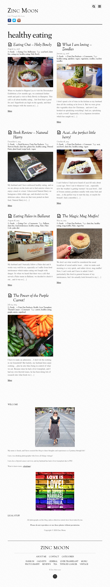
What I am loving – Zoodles (77, 47)
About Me (41, 556)
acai (98, 144)
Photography (32, 564)
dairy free (23, 147)
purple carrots (12, 312)
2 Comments (87, 56)
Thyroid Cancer (14, 310)
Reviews (46, 564)
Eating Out (22, 52)
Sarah (12, 52)
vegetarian (84, 59)
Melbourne (32, 52)
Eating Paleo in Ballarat (31, 216)
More (10, 111)
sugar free (80, 226)
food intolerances (21, 226)
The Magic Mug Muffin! (80, 216)
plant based (17, 149)
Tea (55, 564)
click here (27, 466)
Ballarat (46, 223)
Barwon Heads (13, 147)
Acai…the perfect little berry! (79, 135)
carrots (37, 310)
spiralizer (71, 59)
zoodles (92, 59)
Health (35, 307)
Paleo (42, 226)
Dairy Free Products (74, 56)
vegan (77, 59)
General (53, 561)
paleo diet (15, 228)
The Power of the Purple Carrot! (31, 298)
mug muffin (66, 226)
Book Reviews (23, 144)
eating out (15, 54)
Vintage (84, 564)
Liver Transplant (45, 307)
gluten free (31, 147)
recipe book (26, 149)
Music (84, 561)
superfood (22, 312)
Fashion (30, 561)
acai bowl (44, 52)
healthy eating (25, 54)
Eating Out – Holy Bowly (32, 45)
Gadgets (41, 561)
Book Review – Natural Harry (30, 135)
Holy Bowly (35, 54)
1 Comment (87, 144)
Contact (54, 556)
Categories (68, 556)
